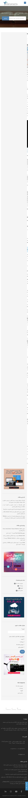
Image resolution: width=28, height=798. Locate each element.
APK (26, 13)
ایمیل (23, 629)
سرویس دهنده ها (19, 583)
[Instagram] (10, 792)
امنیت (16, 13)
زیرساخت (21, 586)
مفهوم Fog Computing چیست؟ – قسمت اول (15, 533)
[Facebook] (21, 792)
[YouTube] (16, 792)
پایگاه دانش (21, 13)
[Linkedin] (5, 792)
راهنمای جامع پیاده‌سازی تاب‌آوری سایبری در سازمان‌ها (14, 509)
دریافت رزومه (24, 724)
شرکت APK (11, 728)
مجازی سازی (20, 590)
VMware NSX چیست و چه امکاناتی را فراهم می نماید (14, 536)
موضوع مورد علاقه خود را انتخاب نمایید (16, 636)
